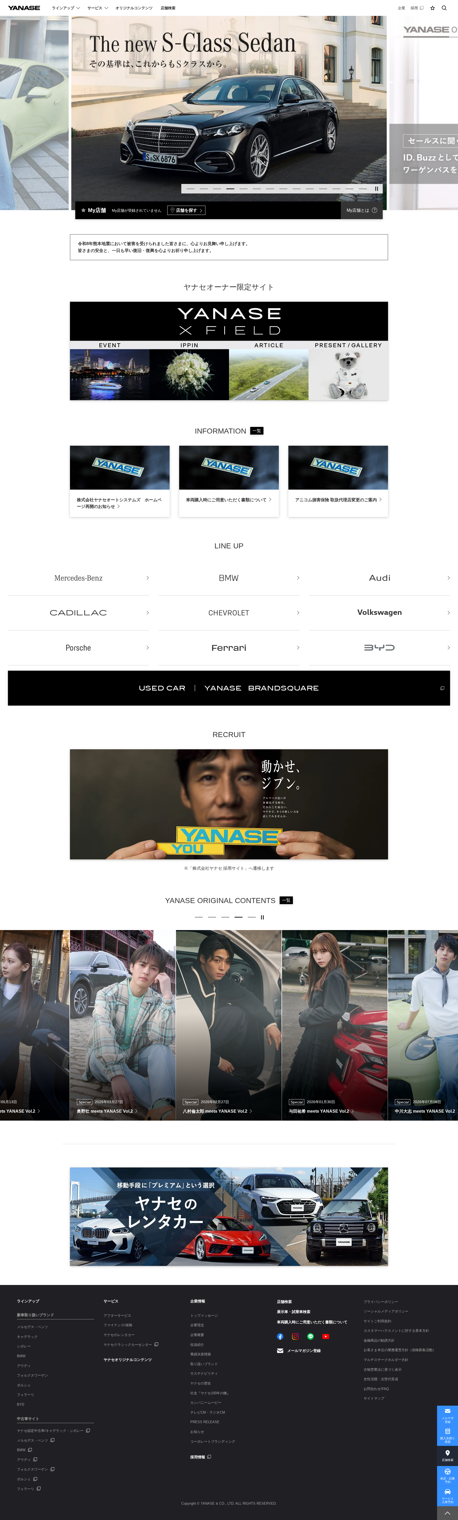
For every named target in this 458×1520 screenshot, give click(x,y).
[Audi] (379, 578)
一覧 (257, 431)
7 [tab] (270, 189)
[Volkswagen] (379, 613)
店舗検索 (447, 1460)
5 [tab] (244, 189)
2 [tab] (204, 189)
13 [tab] (350, 189)
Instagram (295, 1336)
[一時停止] (376, 189)
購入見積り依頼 (447, 1440)
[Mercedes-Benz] (78, 578)
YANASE (24, 8)
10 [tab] (310, 189)
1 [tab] (191, 189)
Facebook (280, 1336)
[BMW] (229, 578)
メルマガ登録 (447, 1420)
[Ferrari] (229, 647)
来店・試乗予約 (447, 1480)
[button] (432, 8)
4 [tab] (230, 189)
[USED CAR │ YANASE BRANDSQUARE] (229, 688)
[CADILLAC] (78, 613)
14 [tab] (363, 189)
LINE (310, 1336)
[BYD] (379, 647)
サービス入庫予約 (447, 1500)
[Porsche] (78, 647)
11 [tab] (323, 189)
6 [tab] (257, 189)
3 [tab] (217, 189)
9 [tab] (297, 189)
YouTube (325, 1336)
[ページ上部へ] (447, 1513)
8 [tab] (283, 189)
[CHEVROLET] (229, 613)
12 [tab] (336, 189)
